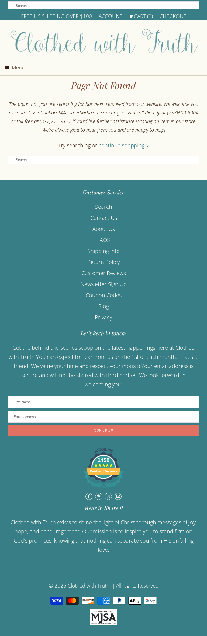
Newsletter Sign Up (104, 284)
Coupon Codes (104, 295)
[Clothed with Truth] (103, 41)
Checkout (173, 16)
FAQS (103, 240)
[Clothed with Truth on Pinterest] (98, 496)
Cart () (143, 16)
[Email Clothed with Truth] (118, 496)
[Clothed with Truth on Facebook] (88, 496)
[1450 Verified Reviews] (103, 488)
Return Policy (103, 262)
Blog (103, 306)
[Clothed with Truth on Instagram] (108, 496)
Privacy (103, 317)
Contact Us (103, 217)
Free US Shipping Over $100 (56, 16)
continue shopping (122, 145)
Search (103, 206)
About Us (103, 228)
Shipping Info (104, 251)
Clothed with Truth (88, 585)
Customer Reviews (103, 273)
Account (110, 16)
